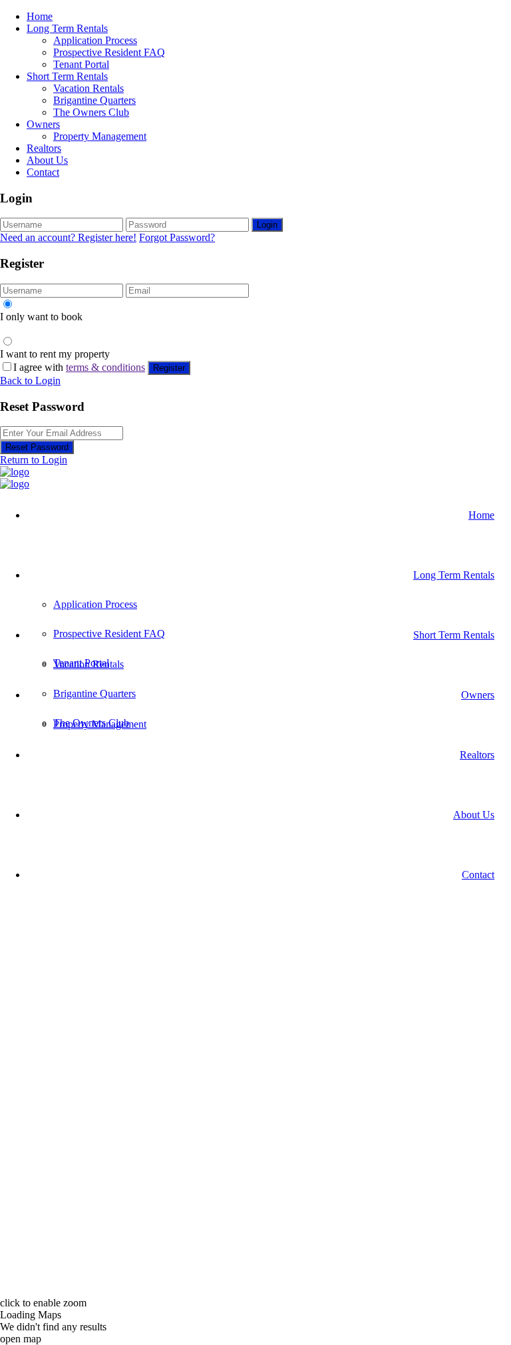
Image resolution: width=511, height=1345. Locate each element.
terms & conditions (105, 367)
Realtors (44, 148)
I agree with (79, 367)
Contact (43, 172)
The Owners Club (91, 112)
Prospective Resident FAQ (109, 52)
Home (40, 16)
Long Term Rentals (67, 28)
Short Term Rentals (67, 76)
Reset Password (37, 447)
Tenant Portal (81, 64)
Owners (43, 124)
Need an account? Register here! (68, 237)
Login (267, 225)
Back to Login (30, 380)
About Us (47, 160)
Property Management (99, 136)
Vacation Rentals (88, 88)
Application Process (95, 40)
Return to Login (33, 459)
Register (169, 368)
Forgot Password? (177, 237)
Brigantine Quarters (94, 100)
